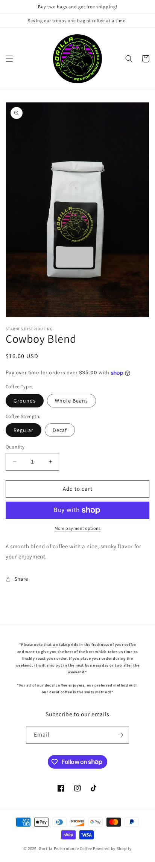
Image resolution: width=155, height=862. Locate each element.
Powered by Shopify (112, 848)
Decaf (60, 430)
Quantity (15, 447)
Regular (23, 430)
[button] (9, 58)
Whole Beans (71, 400)
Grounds (25, 400)
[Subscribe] (120, 735)
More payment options (78, 528)
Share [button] (21, 578)
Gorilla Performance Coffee (65, 848)
